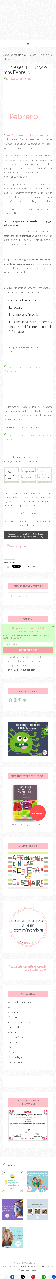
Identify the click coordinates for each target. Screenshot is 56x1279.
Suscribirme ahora (28, 650)
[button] (28, 629)
